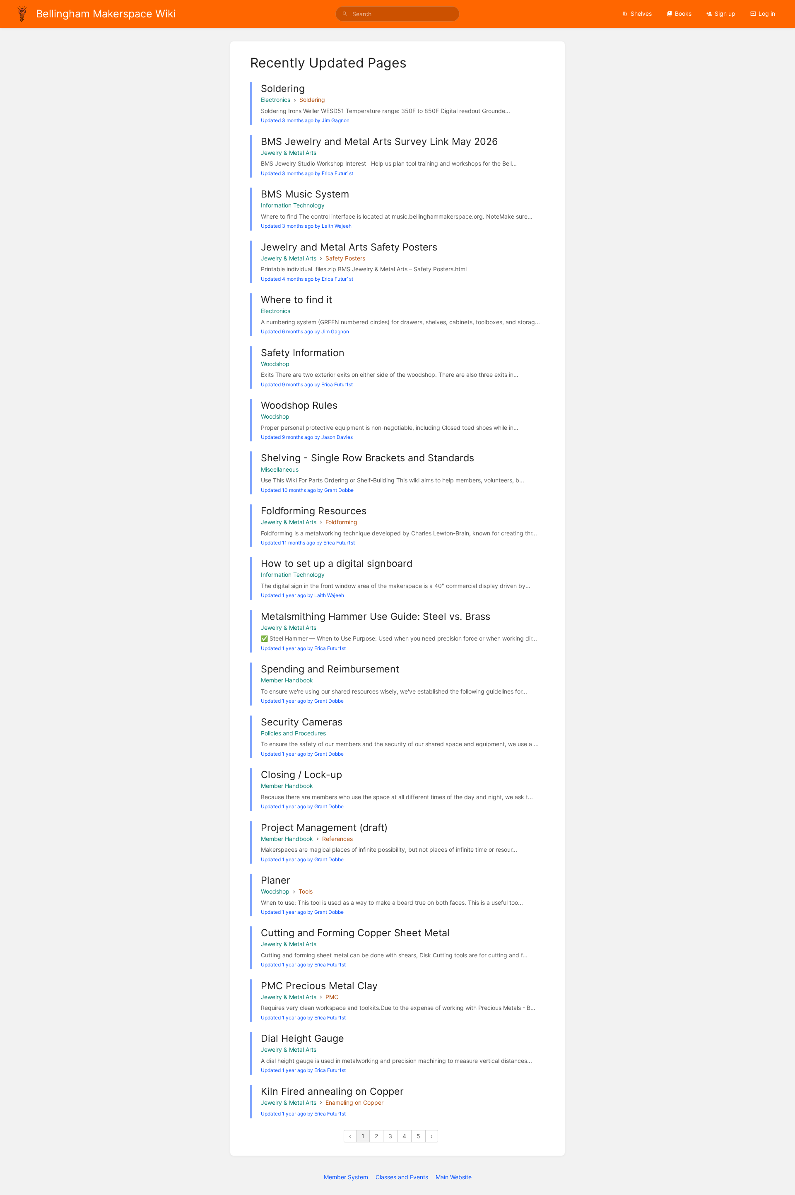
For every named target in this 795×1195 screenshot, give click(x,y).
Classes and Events (402, 1177)
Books (683, 13)
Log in (767, 13)
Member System (346, 1177)
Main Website (454, 1177)
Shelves (641, 13)
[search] (397, 14)
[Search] (345, 13)
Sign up (725, 13)
